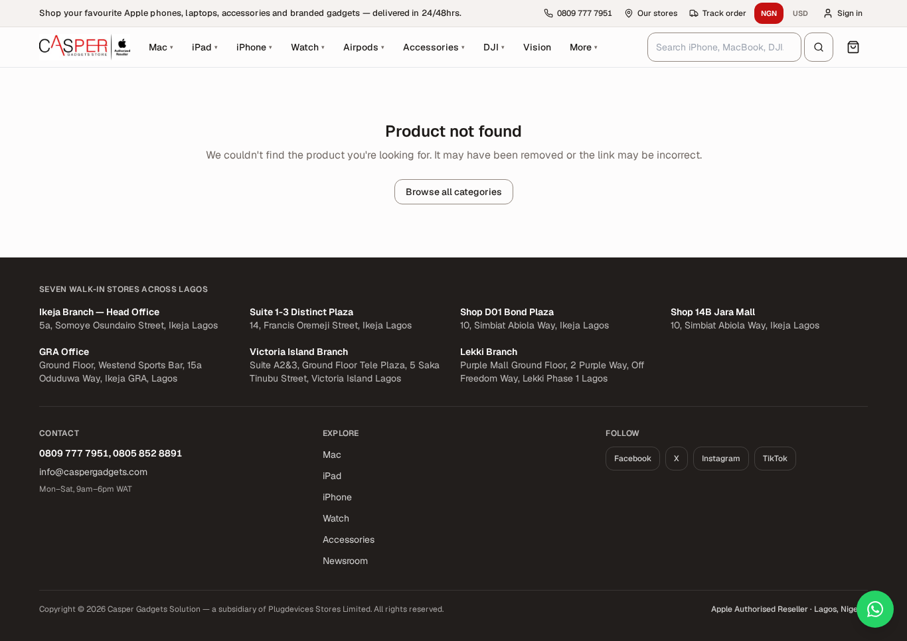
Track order (724, 13)
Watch (336, 518)
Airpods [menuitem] (363, 47)
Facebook (632, 458)
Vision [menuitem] (537, 47)
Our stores (657, 13)
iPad (332, 476)
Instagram (721, 458)
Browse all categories (454, 192)
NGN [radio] (769, 13)
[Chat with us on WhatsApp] (875, 609)
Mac (332, 455)
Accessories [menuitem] (434, 47)
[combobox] (724, 47)
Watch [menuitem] (308, 47)
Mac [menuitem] (161, 47)
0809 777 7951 (74, 453)
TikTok (775, 458)
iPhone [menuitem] (254, 47)
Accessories (348, 539)
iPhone (337, 497)
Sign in (850, 13)
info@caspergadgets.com (93, 472)
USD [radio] (800, 13)
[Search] (818, 47)
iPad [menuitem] (205, 47)
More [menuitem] (587, 50)
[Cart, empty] (853, 47)
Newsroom (345, 561)
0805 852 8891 (148, 453)
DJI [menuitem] (494, 47)
